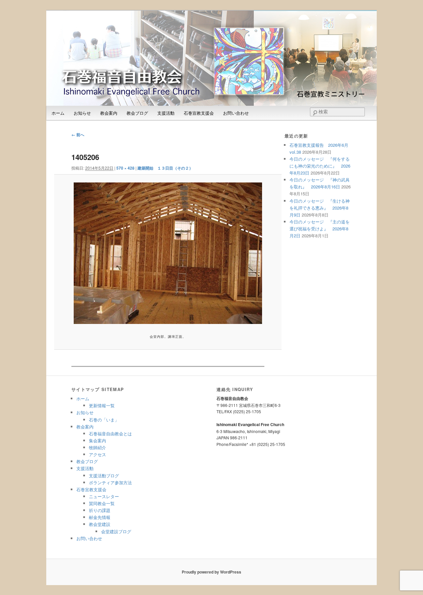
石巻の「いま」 (104, 419)
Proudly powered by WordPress (211, 572)
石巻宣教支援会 (199, 113)
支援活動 (165, 113)
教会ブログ (137, 113)
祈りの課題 (99, 510)
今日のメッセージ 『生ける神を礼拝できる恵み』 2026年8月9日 (319, 208)
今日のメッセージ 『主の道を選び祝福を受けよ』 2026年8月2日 (319, 228)
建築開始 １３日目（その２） (165, 168)
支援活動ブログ (104, 475)
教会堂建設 (99, 524)
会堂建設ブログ (116, 531)
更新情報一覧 (102, 405)
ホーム (58, 113)
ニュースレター (104, 496)
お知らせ (82, 113)
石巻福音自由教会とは (110, 433)
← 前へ (77, 135)
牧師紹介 (97, 447)
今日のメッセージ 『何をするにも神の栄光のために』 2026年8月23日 (319, 166)
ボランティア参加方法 (110, 482)
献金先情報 (99, 517)
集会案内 (97, 440)
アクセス (97, 454)
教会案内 (108, 113)
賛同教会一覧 (102, 503)
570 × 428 (125, 168)
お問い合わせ (236, 113)
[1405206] (167, 253)
